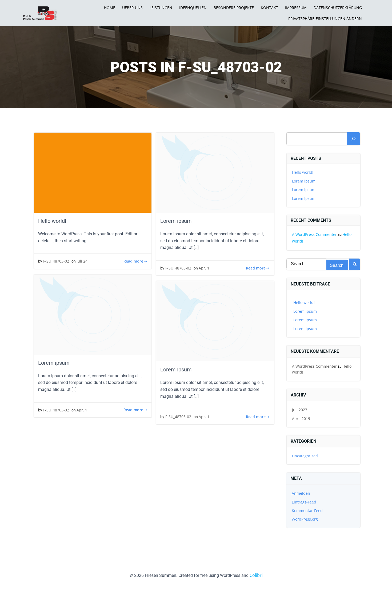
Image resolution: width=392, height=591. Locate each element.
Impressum (296, 7)
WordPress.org (305, 519)
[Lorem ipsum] (215, 172)
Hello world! (302, 172)
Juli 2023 (299, 409)
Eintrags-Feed (304, 502)
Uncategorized (305, 455)
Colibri (256, 575)
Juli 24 (82, 261)
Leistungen (161, 7)
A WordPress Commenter (314, 234)
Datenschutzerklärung (338, 7)
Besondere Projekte (234, 7)
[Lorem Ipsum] (215, 321)
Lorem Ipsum (303, 198)
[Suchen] (353, 138)
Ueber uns (132, 7)
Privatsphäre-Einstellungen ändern (325, 18)
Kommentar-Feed (307, 510)
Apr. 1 (204, 268)
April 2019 (301, 418)
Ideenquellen (193, 7)
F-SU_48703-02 (56, 261)
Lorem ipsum (303, 181)
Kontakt (269, 7)
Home (109, 7)
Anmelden (301, 493)
